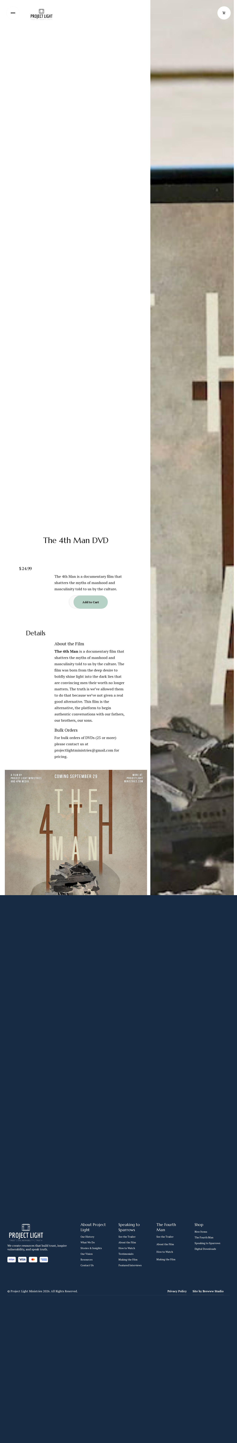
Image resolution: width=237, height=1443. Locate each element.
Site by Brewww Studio (208, 1291)
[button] (224, 13)
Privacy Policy (177, 1291)
